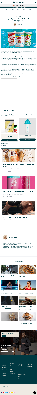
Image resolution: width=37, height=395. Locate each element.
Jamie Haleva (13, 237)
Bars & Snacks (12, 373)
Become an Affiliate (21, 374)
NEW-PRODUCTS (18, 16)
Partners (19, 376)
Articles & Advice (13, 365)
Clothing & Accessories (12, 363)
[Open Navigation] (1, 2)
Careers (19, 380)
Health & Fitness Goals (13, 368)
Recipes (6, 9)
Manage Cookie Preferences (6, 345)
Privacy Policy (20, 367)
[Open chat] (13, 351)
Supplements (12, 9)
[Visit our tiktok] (6, 351)
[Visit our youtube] (8, 351)
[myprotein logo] (18, 2)
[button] (34, 392)
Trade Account (20, 372)
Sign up (4, 335)
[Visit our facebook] (4, 351)
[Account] (33, 2)
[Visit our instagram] (2, 351)
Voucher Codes (29, 364)
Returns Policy (4, 367)
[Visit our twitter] (10, 351)
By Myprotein (8, 308)
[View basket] (35, 2)
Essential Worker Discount (29, 367)
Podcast (30, 9)
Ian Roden (9, 171)
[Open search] (5, 2)
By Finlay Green (8, 323)
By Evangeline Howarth (28, 293)
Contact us (4, 363)
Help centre (4, 365)
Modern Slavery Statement (20, 365)
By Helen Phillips (8, 293)
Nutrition (24, 9)
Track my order (4, 373)
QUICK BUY (10, 140)
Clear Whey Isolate (8, 51)
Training (18, 9)
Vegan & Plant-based (13, 375)
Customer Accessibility (4, 376)
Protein (11, 371)
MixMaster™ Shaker (27, 135)
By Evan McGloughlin (28, 309)
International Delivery (4, 370)
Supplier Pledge (20, 378)
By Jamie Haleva (20, 24)
